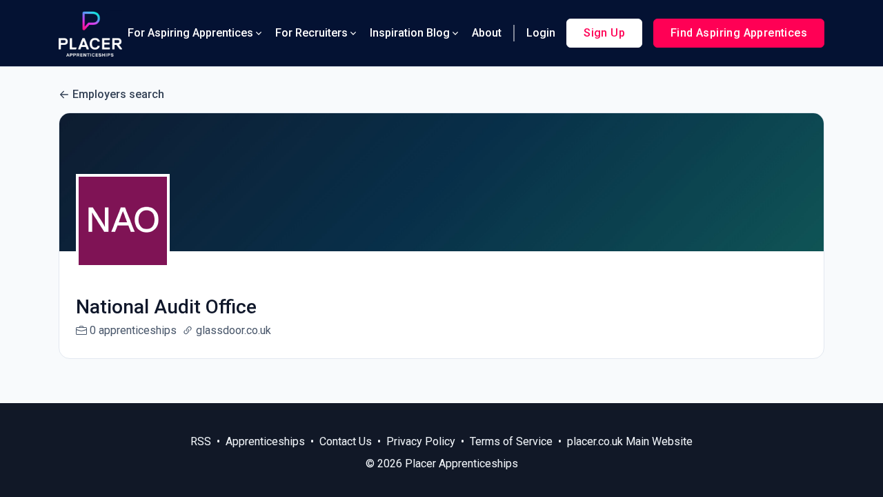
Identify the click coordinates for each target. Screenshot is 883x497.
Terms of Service (511, 441)
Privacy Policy (420, 441)
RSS (200, 441)
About (487, 32)
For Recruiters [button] (311, 32)
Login (540, 32)
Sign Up (604, 32)
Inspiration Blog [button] (410, 32)
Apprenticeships (265, 441)
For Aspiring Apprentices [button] (190, 32)
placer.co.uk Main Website (630, 441)
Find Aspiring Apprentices (739, 32)
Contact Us (345, 441)
